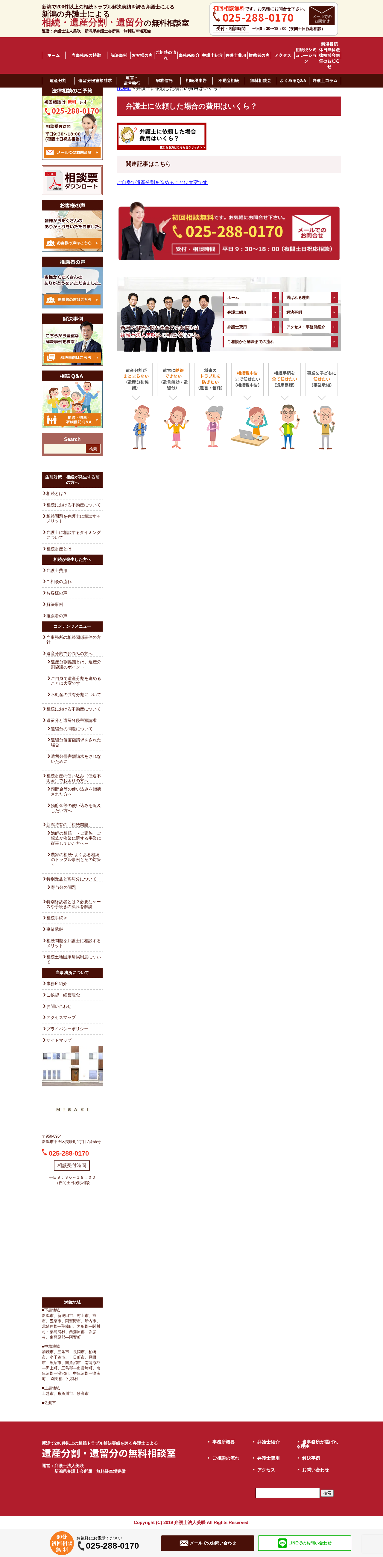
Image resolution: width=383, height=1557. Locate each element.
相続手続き (56, 917)
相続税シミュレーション (306, 55)
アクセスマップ (61, 1017)
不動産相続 (228, 80)
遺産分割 (58, 80)
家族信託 (164, 80)
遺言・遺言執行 (132, 80)
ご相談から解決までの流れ (250, 341)
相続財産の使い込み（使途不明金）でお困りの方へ (73, 778)
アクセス (282, 55)
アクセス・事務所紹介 (305, 327)
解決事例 (118, 55)
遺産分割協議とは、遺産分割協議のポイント (76, 664)
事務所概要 (223, 1441)
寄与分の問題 (63, 887)
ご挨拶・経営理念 (63, 995)
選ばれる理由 (298, 297)
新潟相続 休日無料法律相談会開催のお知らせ (330, 55)
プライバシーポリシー (67, 1028)
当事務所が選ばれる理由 (317, 1444)
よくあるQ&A (293, 80)
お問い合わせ (59, 1006)
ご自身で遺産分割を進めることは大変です (76, 681)
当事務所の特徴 (86, 55)
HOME (124, 88)
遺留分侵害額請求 (95, 80)
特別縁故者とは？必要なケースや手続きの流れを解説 (73, 904)
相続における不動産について (73, 504)
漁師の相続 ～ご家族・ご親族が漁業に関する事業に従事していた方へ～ (76, 838)
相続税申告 (196, 80)
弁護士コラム (325, 80)
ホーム (53, 55)
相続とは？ (56, 493)
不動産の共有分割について (76, 694)
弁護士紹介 (212, 55)
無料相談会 (260, 80)
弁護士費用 (235, 55)
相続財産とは (59, 548)
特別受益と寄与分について (71, 879)
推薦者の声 (259, 55)
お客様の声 (142, 55)
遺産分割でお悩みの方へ (69, 653)
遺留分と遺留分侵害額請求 (71, 720)
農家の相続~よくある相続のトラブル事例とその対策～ (76, 859)
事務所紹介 (189, 55)
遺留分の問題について (72, 728)
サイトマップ (59, 1040)
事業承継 (54, 929)
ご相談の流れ (165, 55)
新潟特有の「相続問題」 (69, 824)
